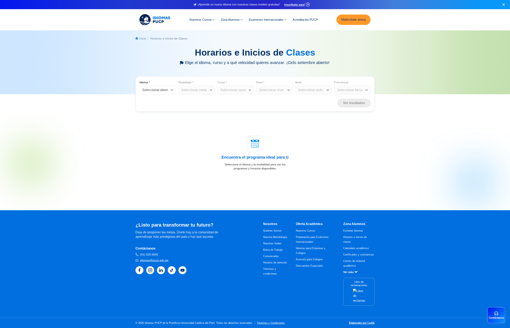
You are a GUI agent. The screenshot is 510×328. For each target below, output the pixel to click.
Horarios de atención (275, 262)
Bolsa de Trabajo (273, 249)
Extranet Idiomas (353, 230)
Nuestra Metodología (275, 237)
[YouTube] (182, 270)
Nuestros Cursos (200, 19)
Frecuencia (341, 82)
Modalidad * (185, 82)
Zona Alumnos (230, 19)
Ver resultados (354, 103)
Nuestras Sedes (272, 243)
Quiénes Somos (272, 230)
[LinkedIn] (161, 270)
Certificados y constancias (358, 254)
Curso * (222, 82)
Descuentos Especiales (309, 265)
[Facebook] (139, 270)
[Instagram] (150, 270)
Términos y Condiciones (271, 322)
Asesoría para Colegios (309, 259)
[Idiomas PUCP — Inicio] (155, 19)
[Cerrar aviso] (503, 4)
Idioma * (144, 82)
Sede (298, 82)
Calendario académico (356, 248)
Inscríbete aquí (294, 4)
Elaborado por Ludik (362, 322)
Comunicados (271, 256)
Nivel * (260, 82)
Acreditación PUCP (305, 19)
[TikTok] (172, 270)
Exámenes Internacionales (266, 19)
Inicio (142, 38)
